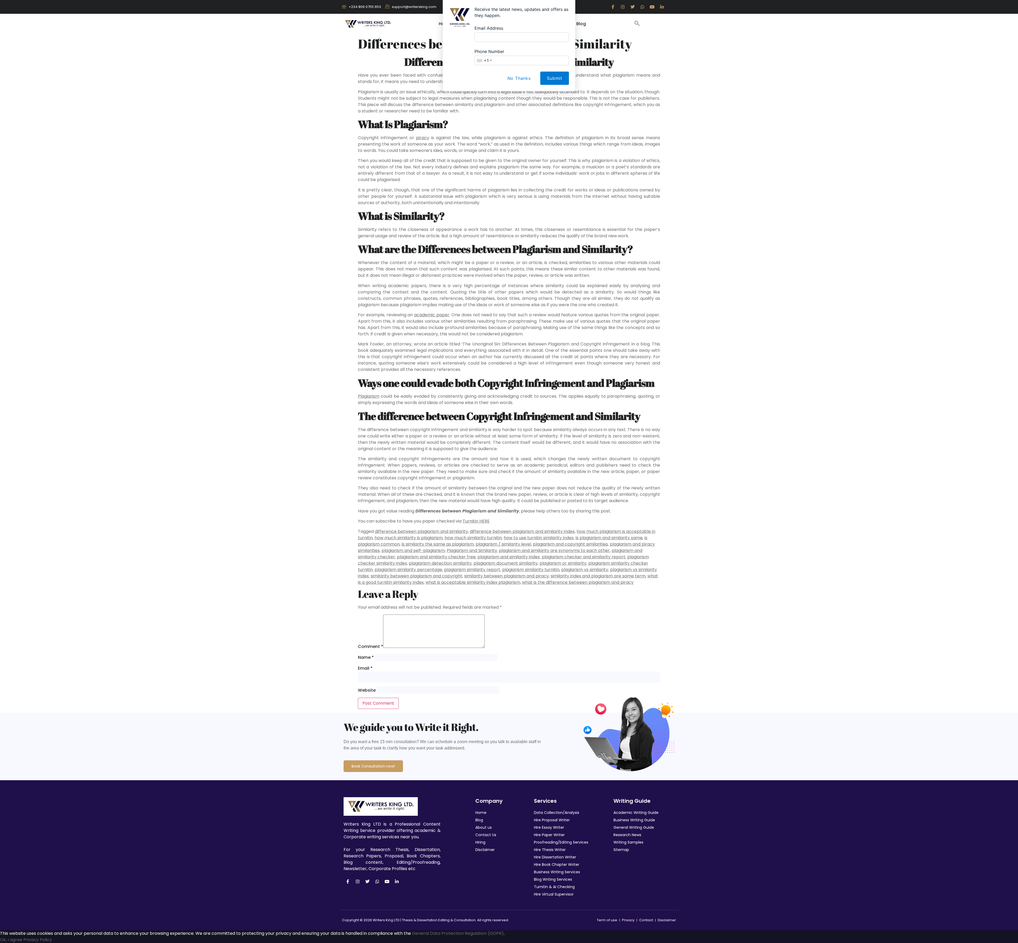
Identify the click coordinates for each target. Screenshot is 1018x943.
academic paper (431, 315)
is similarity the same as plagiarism (438, 544)
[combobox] (484, 60)
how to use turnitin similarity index (539, 538)
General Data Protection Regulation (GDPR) (458, 933)
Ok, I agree (11, 940)
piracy (422, 138)
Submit (554, 78)
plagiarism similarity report (472, 570)
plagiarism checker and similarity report (583, 557)
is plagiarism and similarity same (609, 538)
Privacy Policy (37, 940)
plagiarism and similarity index (508, 557)
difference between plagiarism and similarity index (522, 531)
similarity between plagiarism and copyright (416, 576)
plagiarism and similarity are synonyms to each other (554, 550)
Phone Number (489, 51)
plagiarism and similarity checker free (436, 557)
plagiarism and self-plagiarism (413, 550)
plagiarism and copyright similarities (570, 544)
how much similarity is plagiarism (409, 538)
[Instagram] (357, 881)
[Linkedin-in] (397, 881)
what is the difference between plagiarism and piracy (578, 582)
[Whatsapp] (377, 881)
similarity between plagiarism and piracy (506, 576)
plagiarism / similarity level (503, 544)
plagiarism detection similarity (440, 563)
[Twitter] (367, 881)
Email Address (489, 28)
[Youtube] (387, 881)
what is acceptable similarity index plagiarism (472, 582)
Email (365, 668)
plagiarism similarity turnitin (530, 570)
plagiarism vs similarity (584, 570)
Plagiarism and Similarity (472, 550)
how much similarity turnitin (473, 538)
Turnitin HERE (476, 521)
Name (366, 657)
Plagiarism (368, 396)
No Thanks (519, 78)
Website (367, 690)
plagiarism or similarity (562, 563)
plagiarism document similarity (505, 563)
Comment (370, 646)
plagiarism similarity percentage (408, 570)
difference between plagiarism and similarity (421, 531)
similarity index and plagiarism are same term (598, 576)
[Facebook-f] (348, 881)
